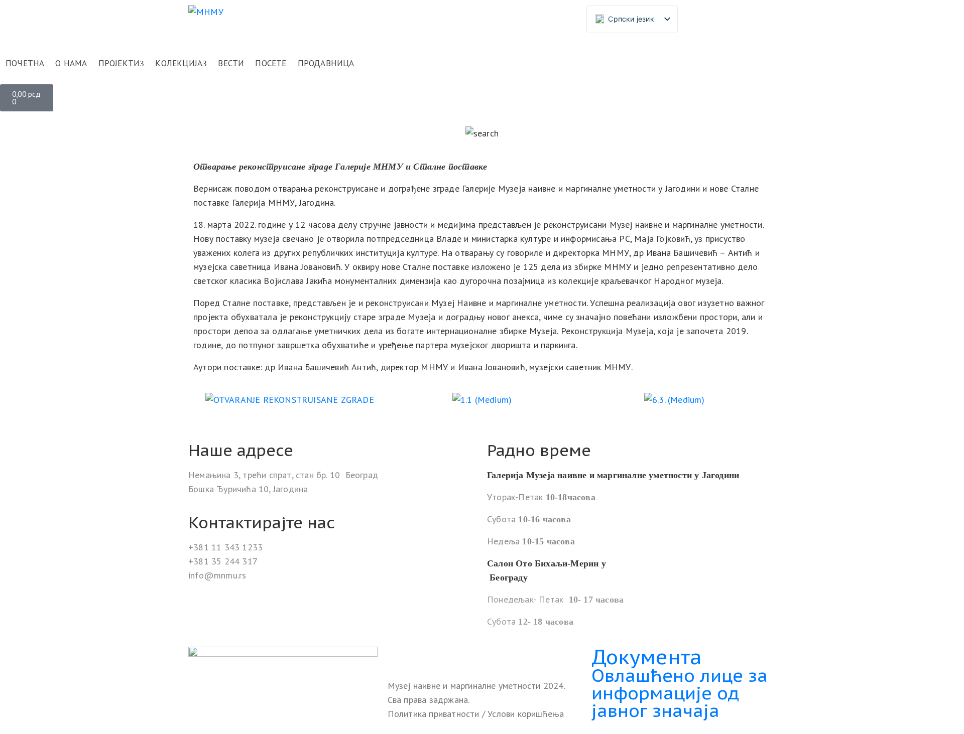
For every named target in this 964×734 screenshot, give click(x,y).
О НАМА (71, 63)
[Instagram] (417, 656)
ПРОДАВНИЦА (326, 63)
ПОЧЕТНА (25, 63)
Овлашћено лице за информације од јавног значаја (679, 693)
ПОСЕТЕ (270, 63)
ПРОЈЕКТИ (119, 63)
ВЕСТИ (231, 63)
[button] (203, 399)
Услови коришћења (526, 713)
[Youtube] (438, 656)
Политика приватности (435, 713)
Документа (646, 657)
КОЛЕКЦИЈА (178, 63)
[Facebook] (397, 656)
